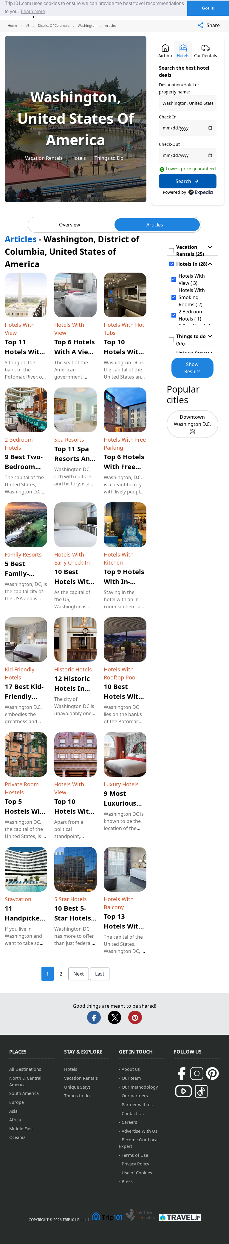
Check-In (168, 117)
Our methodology (140, 1087)
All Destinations (25, 1069)
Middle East (21, 1129)
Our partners (135, 1095)
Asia (13, 1111)
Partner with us (137, 1104)
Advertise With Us (139, 1131)
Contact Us (133, 1113)
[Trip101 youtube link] (183, 1091)
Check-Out (169, 144)
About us (131, 1069)
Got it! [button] (208, 8)
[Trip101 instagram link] (196, 1073)
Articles (154, 224)
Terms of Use (135, 1155)
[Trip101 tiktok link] (201, 1091)
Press (127, 1181)
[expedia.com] (200, 192)
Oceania (17, 1137)
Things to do (77, 1095)
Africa (15, 1120)
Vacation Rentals (44, 158)
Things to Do (109, 158)
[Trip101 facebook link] (181, 1073)
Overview (69, 224)
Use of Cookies (137, 1173)
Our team (131, 1078)
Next (78, 973)
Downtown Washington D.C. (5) (192, 424)
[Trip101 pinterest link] (212, 1073)
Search (183, 181)
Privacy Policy (135, 1164)
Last (99, 973)
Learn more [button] (33, 11)
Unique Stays (77, 1087)
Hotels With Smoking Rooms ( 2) (192, 297)
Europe (16, 1102)
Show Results (192, 368)
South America (24, 1093)
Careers (129, 1122)
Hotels (78, 158)
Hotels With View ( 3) (192, 279)
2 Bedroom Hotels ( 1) (191, 315)
